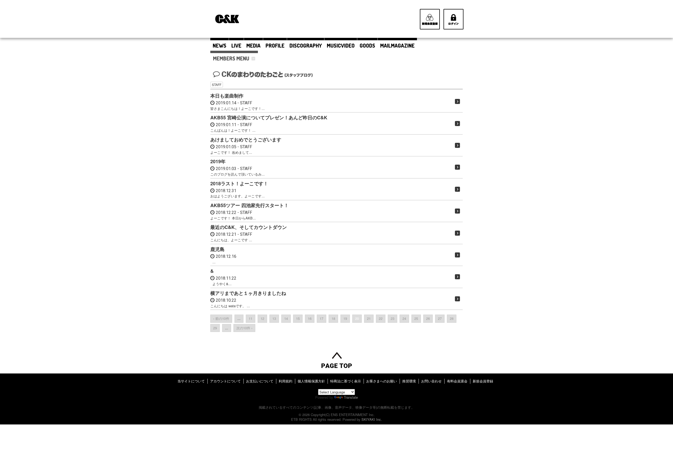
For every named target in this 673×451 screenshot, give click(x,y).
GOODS (367, 45)
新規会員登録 (483, 380)
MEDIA (253, 45)
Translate (351, 397)
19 (345, 318)
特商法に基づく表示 (345, 380)
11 (250, 318)
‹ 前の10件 (221, 318)
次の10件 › (244, 327)
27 (440, 318)
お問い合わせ (431, 380)
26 (428, 318)
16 (310, 318)
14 (286, 318)
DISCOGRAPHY (305, 45)
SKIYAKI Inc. (371, 419)
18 (333, 318)
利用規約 (285, 380)
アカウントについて (225, 380)
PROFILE (275, 45)
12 (262, 318)
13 (274, 318)
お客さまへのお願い (381, 380)
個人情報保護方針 (311, 380)
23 (392, 318)
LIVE (236, 45)
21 (369, 318)
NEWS (219, 45)
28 (451, 318)
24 (404, 318)
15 (298, 318)
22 (381, 318)
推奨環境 (409, 380)
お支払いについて (259, 380)
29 (215, 327)
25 (416, 318)
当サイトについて (191, 380)
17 (321, 318)
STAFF (216, 84)
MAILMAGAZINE (397, 45)
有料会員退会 (457, 380)
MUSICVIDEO (341, 45)
